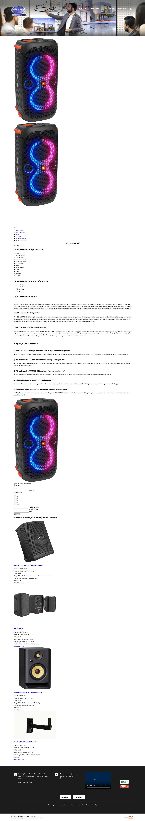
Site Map (94, 805)
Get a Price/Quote (19, 246)
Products (18, 236)
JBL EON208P (18, 629)
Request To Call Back (20, 232)
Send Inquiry (20, 230)
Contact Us (122, 9)
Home (17, 234)
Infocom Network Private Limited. (34, 818)
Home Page (82, 9)
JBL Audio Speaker (21, 238)
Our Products (110, 9)
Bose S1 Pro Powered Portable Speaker (28, 565)
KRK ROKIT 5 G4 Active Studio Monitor (28, 692)
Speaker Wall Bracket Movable (25, 742)
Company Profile (95, 9)
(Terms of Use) (32, 816)
